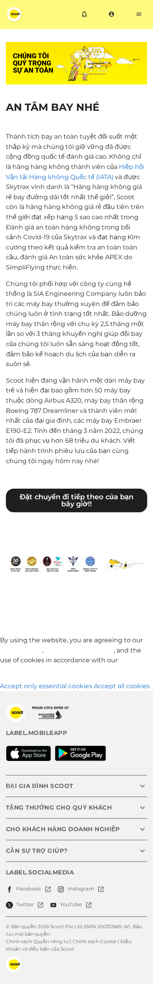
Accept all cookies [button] (122, 686)
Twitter (25, 904)
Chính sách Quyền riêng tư (37, 941)
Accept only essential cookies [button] (46, 686)
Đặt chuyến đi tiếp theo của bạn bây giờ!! (76, 500)
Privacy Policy (21, 650)
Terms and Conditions (79, 650)
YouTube (71, 904)
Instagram (80, 888)
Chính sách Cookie (95, 941)
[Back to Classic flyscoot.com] (16, 712)
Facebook (28, 888)
